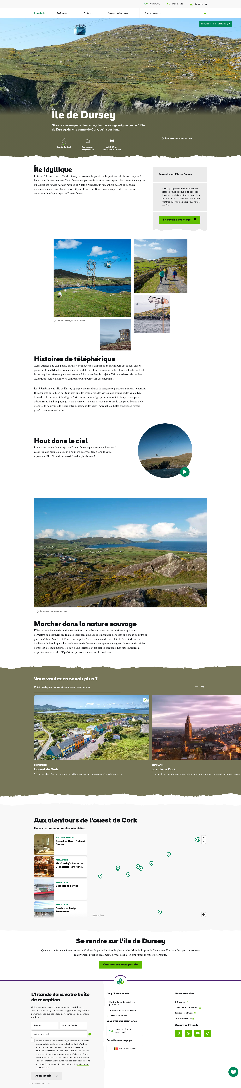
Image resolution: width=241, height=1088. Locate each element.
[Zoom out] (204, 842)
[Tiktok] (207, 1033)
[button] (196, 686)
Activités (88, 13)
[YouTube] (197, 1033)
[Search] (203, 13)
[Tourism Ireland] (42, 13)
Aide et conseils (153, 13)
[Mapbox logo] (98, 915)
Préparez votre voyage (119, 13)
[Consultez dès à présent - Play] (185, 472)
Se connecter (200, 4)
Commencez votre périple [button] (120, 964)
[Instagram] (178, 1033)
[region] (149, 876)
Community (155, 4)
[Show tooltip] (89, 1034)
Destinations (62, 13)
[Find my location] (204, 914)
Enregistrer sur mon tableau (213, 24)
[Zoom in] (204, 837)
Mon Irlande (177, 4)
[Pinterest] (188, 1033)
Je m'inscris (43, 1075)
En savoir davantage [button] (177, 219)
